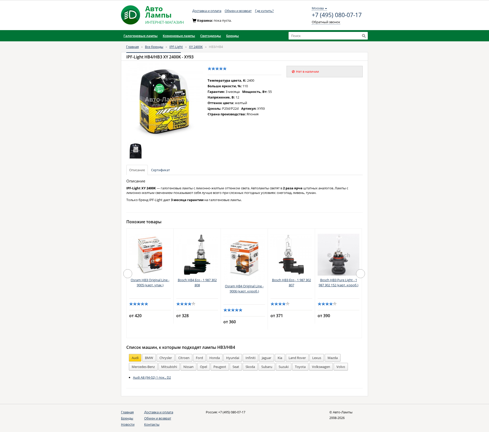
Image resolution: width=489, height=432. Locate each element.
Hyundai (232, 357)
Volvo (340, 366)
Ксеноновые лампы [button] (179, 35)
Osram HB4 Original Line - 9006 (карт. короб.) (244, 288)
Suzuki (284, 366)
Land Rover (297, 357)
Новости (127, 424)
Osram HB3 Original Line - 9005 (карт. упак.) (150, 282)
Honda (214, 357)
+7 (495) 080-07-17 (337, 15)
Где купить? (264, 10)
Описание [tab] (137, 170)
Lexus (316, 357)
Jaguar (266, 357)
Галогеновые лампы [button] (141, 35)
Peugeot (219, 366)
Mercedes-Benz (143, 366)
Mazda (333, 357)
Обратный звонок (326, 22)
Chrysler (165, 357)
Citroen (183, 357)
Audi (135, 357)
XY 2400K (196, 46)
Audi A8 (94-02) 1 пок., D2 (152, 377)
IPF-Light (176, 46)
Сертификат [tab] (160, 170)
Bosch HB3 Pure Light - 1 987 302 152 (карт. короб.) (338, 282)
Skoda (250, 366)
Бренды (127, 418)
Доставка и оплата (206, 10)
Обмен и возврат (238, 10)
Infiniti (250, 357)
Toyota (300, 366)
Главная (132, 46)
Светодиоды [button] (210, 35)
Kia (280, 357)
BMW (149, 357)
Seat (236, 366)
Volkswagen (321, 366)
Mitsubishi (169, 366)
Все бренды (154, 46)
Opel (203, 366)
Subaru (266, 366)
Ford (199, 357)
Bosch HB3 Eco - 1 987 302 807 (291, 282)
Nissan (188, 366)
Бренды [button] (232, 35)
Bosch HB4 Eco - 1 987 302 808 (197, 282)
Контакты (151, 424)
